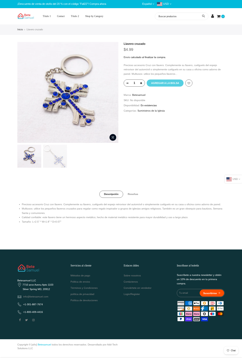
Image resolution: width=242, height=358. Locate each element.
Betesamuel (138, 94)
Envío (127, 57)
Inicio (20, 29)
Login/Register (132, 294)
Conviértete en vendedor (137, 287)
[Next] (112, 92)
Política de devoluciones (84, 300)
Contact (61, 16)
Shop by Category (94, 16)
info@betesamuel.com (35, 296)
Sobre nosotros (132, 275)
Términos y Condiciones (84, 287)
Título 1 (47, 16)
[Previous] (23, 92)
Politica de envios (80, 281)
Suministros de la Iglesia (151, 110)
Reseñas (133, 194)
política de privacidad (82, 294)
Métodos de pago (80, 275)
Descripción (111, 194)
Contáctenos (131, 281)
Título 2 (75, 16)
